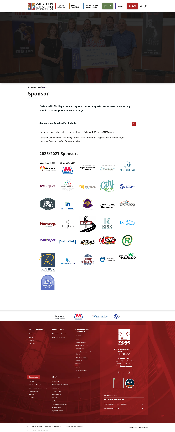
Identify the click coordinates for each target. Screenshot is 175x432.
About (54, 377)
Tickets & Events (36, 329)
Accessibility (46, 430)
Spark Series (79, 360)
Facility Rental (56, 394)
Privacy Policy (37, 430)
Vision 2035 (55, 388)
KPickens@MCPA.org (103, 132)
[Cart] (145, 6)
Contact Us (55, 381)
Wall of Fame (56, 401)
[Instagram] (119, 372)
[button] (55, 316)
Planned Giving (33, 391)
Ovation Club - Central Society (38, 388)
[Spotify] (129, 372)
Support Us (37, 87)
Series (31, 337)
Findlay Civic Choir (80, 342)
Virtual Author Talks (81, 370)
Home (30, 87)
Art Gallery (55, 398)
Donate (31, 381)
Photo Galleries (57, 407)
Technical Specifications (59, 404)
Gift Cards (32, 343)
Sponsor (31, 394)
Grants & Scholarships (82, 345)
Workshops (78, 364)
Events (31, 334)
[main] (87, 155)
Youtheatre (78, 367)
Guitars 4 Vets (79, 349)
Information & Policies (59, 334)
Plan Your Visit (58, 329)
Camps (77, 339)
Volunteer (32, 398)
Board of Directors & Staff (60, 385)
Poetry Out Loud (80, 357)
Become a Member (35, 385)
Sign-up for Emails (57, 411)
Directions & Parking (58, 337)
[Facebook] (124, 372)
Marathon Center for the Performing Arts (40, 6)
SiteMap (29, 430)
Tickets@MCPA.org (126, 366)
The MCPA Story (57, 391)
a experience (138, 427)
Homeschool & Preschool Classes (83, 353)
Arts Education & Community (82, 330)
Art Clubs (78, 336)
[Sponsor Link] (66, 316)
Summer (31, 340)
